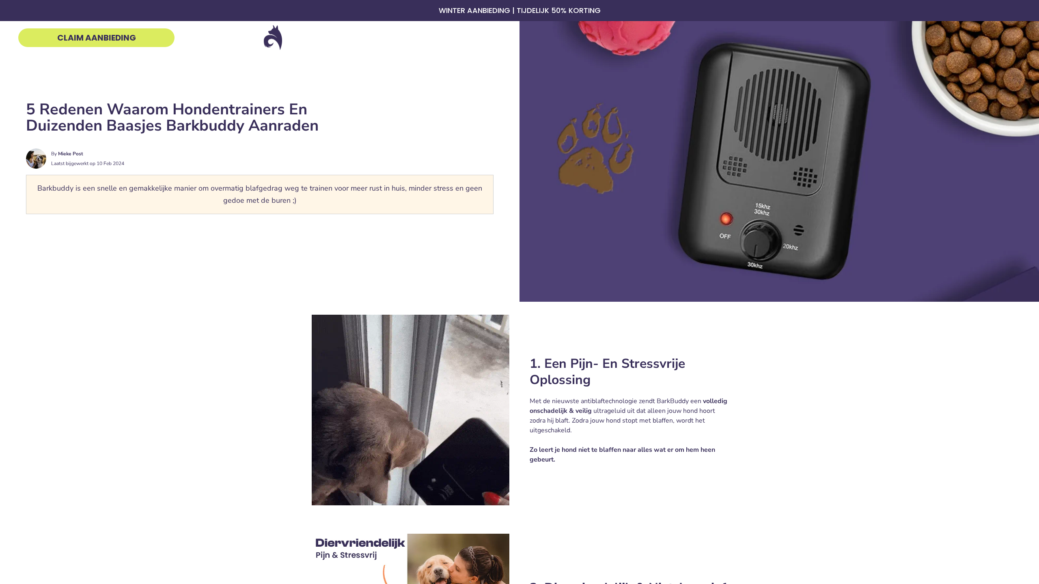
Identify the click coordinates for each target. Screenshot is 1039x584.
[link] (96, 37)
